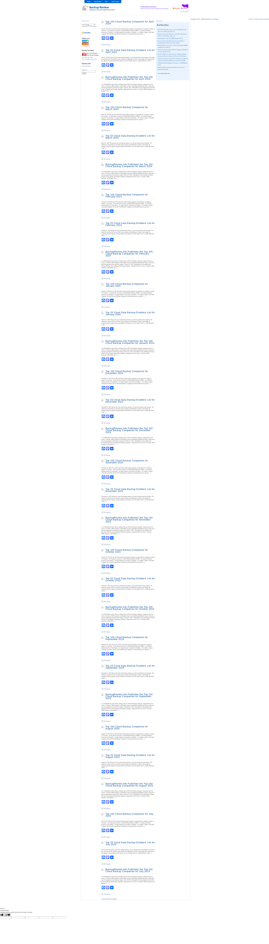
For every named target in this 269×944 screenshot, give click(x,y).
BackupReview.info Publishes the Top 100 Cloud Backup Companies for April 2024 (129, 78)
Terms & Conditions (264, 19)
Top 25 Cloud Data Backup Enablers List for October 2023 (130, 579)
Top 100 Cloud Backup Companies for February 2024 (126, 195)
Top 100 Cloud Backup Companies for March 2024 (126, 108)
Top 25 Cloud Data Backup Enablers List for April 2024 (130, 51)
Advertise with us (184, 11)
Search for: (84, 69)
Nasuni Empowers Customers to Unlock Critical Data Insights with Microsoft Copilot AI (172, 46)
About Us (251, 19)
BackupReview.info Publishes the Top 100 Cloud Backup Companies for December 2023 (129, 430)
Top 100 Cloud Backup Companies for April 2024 (129, 22)
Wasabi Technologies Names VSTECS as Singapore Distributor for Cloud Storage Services (173, 50)
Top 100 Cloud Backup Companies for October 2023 (126, 551)
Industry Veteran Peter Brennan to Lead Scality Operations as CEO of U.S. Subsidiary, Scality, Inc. (172, 35)
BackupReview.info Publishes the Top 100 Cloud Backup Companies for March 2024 (129, 165)
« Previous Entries (105, 899)
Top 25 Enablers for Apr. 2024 (89, 59)
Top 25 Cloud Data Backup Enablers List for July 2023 (130, 843)
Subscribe (87, 32)
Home (89, 1)
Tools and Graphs (86, 66)
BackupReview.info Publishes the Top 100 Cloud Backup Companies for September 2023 (129, 696)
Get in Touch (115, 1)
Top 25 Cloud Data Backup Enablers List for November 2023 (130, 490)
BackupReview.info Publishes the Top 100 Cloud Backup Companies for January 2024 (129, 342)
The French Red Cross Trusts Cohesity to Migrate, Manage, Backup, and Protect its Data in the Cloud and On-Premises (172, 55)
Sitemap (217, 19)
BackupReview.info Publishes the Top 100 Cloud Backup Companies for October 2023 (129, 608)
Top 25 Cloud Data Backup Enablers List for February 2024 (130, 224)
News (106, 1)
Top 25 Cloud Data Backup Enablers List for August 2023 (130, 756)
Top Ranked (97, 1)
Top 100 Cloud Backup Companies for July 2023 (129, 815)
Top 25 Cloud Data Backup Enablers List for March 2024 (130, 136)
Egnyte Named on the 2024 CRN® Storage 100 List (170, 38)
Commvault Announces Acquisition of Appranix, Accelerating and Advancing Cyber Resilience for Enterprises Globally (173, 59)
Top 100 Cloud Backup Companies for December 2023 (126, 372)
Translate (94, 26)
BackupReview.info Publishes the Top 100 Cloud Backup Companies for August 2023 (129, 784)
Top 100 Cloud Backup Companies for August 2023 (126, 727)
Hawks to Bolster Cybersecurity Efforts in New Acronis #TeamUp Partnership (171, 68)
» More (163, 73)
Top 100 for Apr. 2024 (87, 57)
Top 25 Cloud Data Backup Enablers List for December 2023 (130, 400)
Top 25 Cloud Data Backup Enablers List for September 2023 (130, 666)
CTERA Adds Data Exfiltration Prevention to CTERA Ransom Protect (173, 64)
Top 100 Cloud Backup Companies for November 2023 (126, 461)
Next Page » (114, 899)
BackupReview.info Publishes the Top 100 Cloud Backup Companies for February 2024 (129, 253)
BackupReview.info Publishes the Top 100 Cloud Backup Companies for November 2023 (129, 519)
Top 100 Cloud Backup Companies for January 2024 (126, 285)
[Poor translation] (7, 914)
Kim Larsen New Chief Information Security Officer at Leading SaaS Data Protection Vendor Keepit (171, 41)
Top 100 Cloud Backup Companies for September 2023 (126, 638)
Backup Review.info (209, 19)
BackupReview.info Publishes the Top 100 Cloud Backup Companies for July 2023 (129, 870)
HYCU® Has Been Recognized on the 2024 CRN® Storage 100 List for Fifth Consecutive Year (172, 30)
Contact (256, 19)
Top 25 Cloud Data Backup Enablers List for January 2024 (130, 313)
